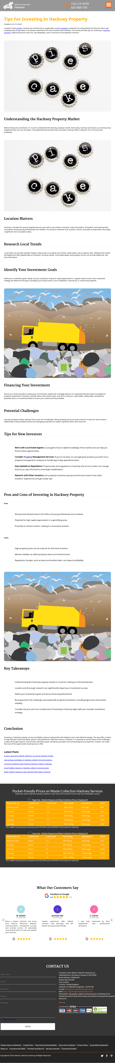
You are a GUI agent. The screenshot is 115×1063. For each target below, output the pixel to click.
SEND (28, 1026)
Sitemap (62, 1002)
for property (63, 28)
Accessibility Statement (99, 1045)
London (19, 28)
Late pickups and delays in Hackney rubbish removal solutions (28, 760)
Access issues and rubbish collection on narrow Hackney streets (28, 756)
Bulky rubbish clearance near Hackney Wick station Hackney (27, 772)
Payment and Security (35, 1048)
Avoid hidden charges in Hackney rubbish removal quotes (26, 768)
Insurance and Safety (17, 1048)
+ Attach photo (8, 1019)
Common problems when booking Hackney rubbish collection (28, 764)
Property (28, 457)
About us (4, 1048)
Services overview (53, 1048)
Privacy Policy (82, 1045)
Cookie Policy (28, 1045)
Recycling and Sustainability (46, 1045)
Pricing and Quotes (68, 1048)
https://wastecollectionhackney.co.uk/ (78, 991)
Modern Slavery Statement (11, 1045)
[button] (3, 920)
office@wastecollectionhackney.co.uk (79, 989)
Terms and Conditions (67, 1045)
